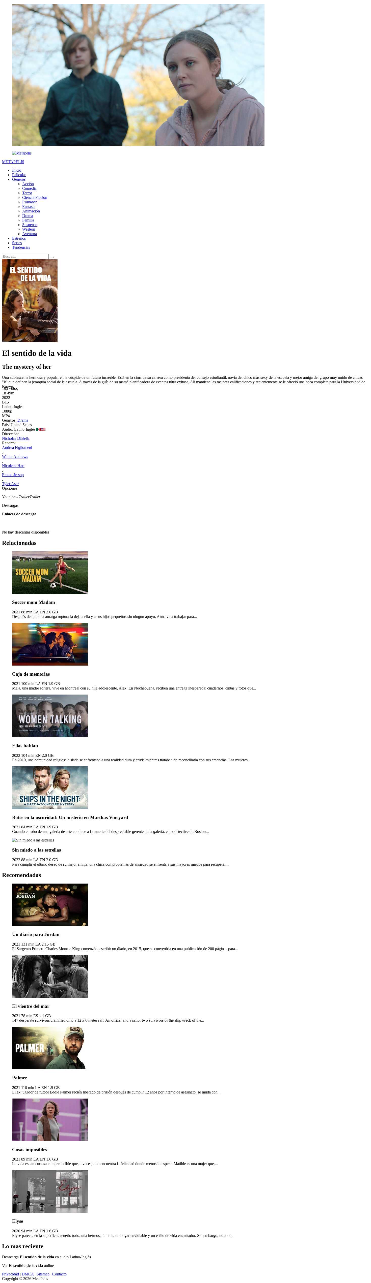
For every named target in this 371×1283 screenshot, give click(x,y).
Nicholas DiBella (16, 438)
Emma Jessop (13, 475)
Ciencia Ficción (34, 197)
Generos (18, 179)
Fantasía (28, 206)
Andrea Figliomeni (17, 447)
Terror (27, 193)
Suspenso (29, 225)
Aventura (29, 234)
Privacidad (10, 1274)
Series (17, 243)
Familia (28, 220)
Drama (27, 215)
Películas (19, 175)
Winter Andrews (15, 456)
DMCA (28, 1274)
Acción (28, 184)
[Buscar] (52, 257)
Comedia (29, 188)
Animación (31, 211)
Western (28, 229)
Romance (29, 202)
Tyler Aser (10, 484)
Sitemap (43, 1274)
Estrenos (19, 238)
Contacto (59, 1274)
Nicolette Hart (13, 465)
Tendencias (21, 247)
